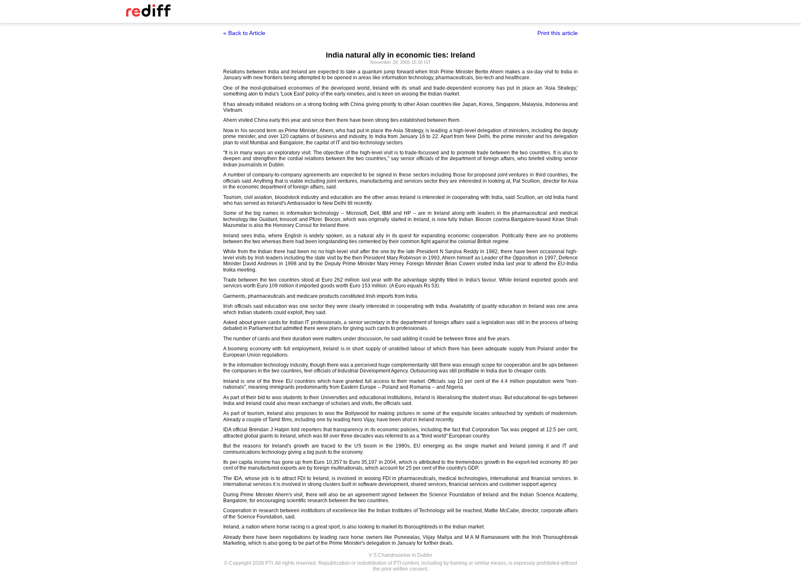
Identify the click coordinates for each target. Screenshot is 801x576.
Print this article (557, 33)
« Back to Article (244, 33)
